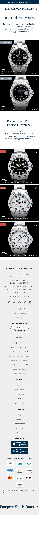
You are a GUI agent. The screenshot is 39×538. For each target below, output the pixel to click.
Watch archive (20, 403)
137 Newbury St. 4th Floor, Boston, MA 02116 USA (20, 282)
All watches (19, 385)
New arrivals (19, 390)
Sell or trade (19, 399)
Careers (19, 428)
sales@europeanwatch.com (19, 296)
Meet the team (19, 424)
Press (19, 433)
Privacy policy (19, 309)
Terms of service (19, 313)
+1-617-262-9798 (19, 293)
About (19, 419)
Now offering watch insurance (19, 2)
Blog (19, 415)
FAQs (19, 318)
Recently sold (19, 394)
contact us (25, 32)
